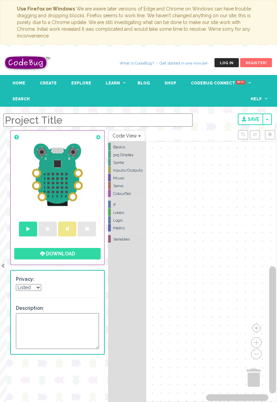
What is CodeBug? (137, 63)
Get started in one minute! (183, 63)
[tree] (127, 193)
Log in (226, 63)
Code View (125, 136)
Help (256, 99)
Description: (30, 308)
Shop (170, 83)
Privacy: (25, 279)
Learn (113, 83)
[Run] (28, 229)
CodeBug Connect (217, 83)
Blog (143, 83)
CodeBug (27, 62)
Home (18, 83)
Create (48, 83)
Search (21, 99)
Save (253, 119)
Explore (81, 83)
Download (60, 253)
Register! (256, 63)
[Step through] (67, 229)
